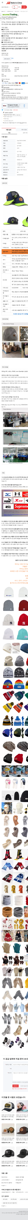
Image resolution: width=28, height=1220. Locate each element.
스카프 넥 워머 (5, 1180)
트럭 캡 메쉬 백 (19, 1180)
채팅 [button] (12, 58)
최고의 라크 (4, 1177)
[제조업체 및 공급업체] (14, 2)
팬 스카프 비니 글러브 (7, 1182)
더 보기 (3, 1206)
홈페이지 (3, 11)
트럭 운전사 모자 (24, 11)
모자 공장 (5, 1199)
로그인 (21, 122)
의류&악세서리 (10, 11)
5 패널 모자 (18, 1182)
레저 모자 (17, 11)
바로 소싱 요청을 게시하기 (19, 1088)
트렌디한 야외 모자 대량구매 (10, 1203)
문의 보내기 (7, 58)
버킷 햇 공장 (14, 1199)
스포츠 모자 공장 (24, 1199)
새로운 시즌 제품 (20, 1177)
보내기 (15, 1086)
